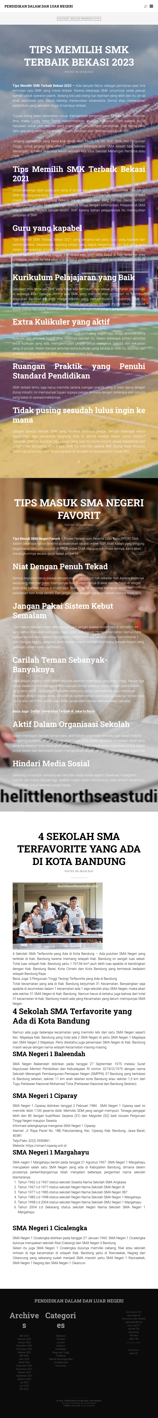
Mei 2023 (24, 1389)
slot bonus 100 (133, 1312)
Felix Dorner (88, 1406)
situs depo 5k (133, 1315)
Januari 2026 (24, 1342)
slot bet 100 (133, 1328)
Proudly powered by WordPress (79, 1403)
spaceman (134, 1332)
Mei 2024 (24, 1355)
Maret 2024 (24, 1362)
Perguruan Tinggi (60, 1352)
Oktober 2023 (24, 1372)
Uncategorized (61, 1362)
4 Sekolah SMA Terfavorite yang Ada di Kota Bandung (79, 848)
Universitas (60, 1365)
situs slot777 (133, 1325)
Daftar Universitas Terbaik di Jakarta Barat (63, 711)
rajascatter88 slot (133, 1322)
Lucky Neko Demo (45, 121)
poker (46, 583)
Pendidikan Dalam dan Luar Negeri (38, 6)
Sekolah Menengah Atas (61, 1359)
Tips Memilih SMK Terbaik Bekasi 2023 (79, 55)
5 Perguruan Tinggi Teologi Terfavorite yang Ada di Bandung (73, 979)
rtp (97, 632)
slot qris (134, 1335)
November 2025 (24, 1349)
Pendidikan (60, 1349)
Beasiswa (61, 1336)
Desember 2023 (24, 1365)
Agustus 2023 (24, 1379)
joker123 (133, 1353)
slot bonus (133, 1350)
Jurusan (61, 1342)
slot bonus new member (134, 1318)
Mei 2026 (24, 1336)
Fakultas (61, 1339)
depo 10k (133, 1339)
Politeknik (60, 1355)
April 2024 (24, 1359)
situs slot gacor (133, 1343)
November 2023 (24, 1369)
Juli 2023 (24, 1382)
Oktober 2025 (24, 1352)
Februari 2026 (24, 1339)
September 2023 (24, 1376)
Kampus (61, 1345)
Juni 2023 (24, 1386)
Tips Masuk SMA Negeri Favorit (79, 509)
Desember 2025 (24, 1345)
